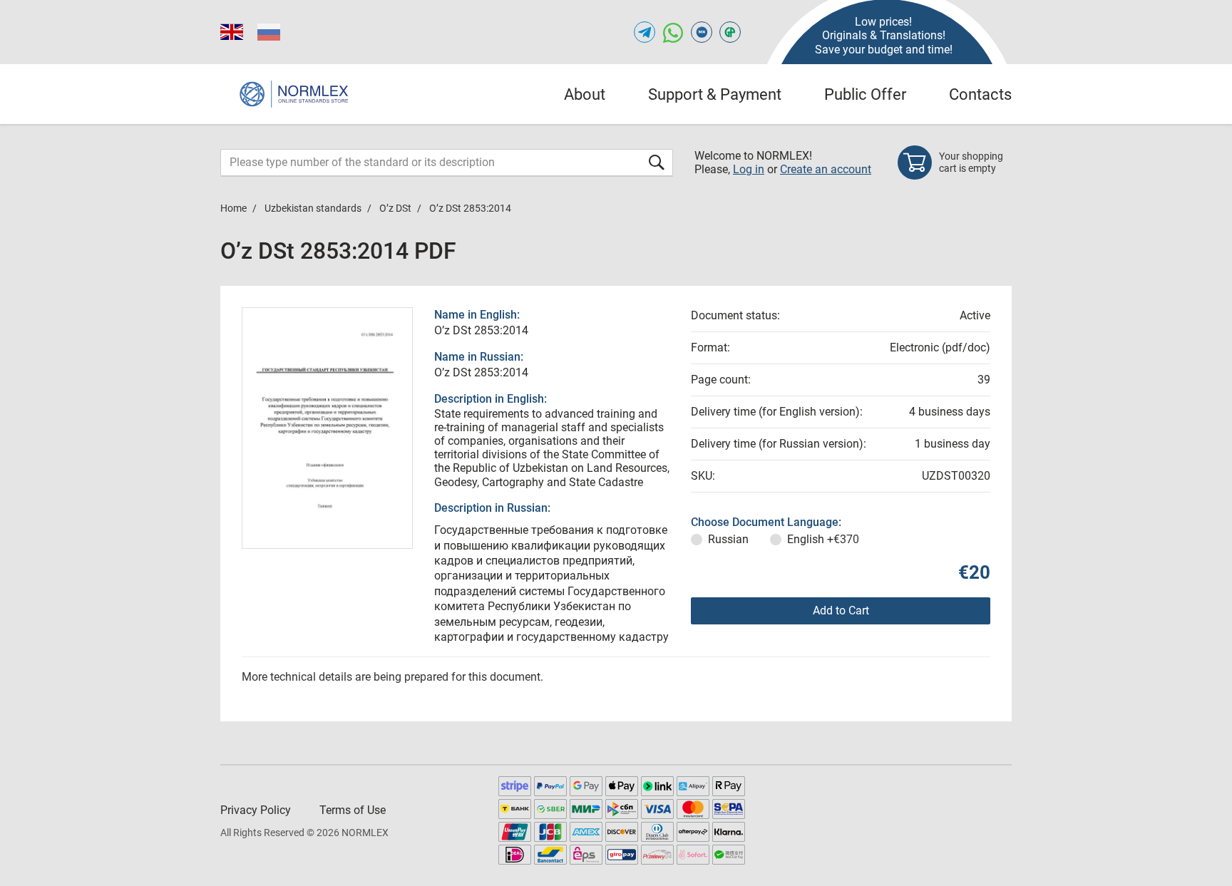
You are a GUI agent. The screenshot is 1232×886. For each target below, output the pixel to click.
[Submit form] (656, 162)
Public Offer (865, 94)
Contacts (980, 94)
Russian (728, 539)
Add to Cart (841, 610)
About (584, 94)
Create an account (825, 169)
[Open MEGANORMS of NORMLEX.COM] (701, 32)
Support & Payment (714, 94)
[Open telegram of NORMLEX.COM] (644, 32)
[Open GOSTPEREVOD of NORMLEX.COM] (730, 32)
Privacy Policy (255, 810)
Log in (748, 169)
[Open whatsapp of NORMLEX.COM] (673, 32)
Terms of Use (352, 810)
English (823, 539)
